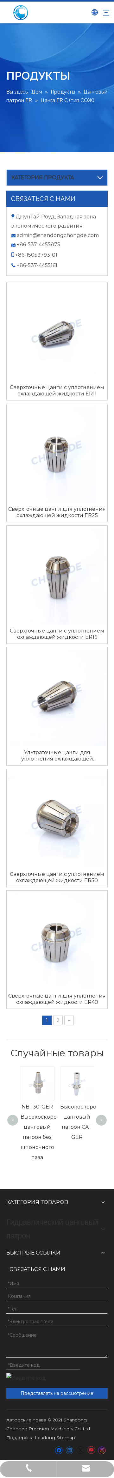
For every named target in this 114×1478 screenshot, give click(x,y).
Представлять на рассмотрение (57, 1393)
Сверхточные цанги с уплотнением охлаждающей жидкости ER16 (57, 634)
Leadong (45, 1437)
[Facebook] (59, 1450)
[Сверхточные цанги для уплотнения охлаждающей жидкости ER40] (57, 940)
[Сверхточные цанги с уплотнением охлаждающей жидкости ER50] (57, 819)
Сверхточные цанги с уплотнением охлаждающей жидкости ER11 (57, 390)
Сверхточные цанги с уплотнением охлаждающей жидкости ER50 (57, 877)
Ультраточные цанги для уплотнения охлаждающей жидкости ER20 (57, 755)
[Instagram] (102, 1450)
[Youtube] (91, 1450)
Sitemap (65, 1437)
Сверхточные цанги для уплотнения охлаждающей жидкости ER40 (57, 999)
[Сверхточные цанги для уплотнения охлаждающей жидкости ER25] (57, 454)
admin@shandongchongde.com (58, 235)
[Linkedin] (69, 1450)
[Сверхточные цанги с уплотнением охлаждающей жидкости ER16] (57, 575)
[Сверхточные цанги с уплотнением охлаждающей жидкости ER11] (57, 332)
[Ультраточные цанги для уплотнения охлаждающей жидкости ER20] (57, 697)
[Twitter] (80, 1450)
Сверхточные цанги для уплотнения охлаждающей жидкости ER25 (57, 512)
